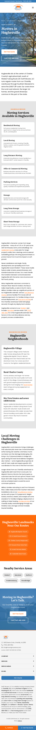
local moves (25, 694)
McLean (20, 704)
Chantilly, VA (7, 688)
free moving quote (17, 711)
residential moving (7, 250)
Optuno (20, 721)
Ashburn (13, 704)
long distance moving (25, 492)
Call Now (10, 728)
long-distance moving (8, 696)
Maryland (10, 310)
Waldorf (23, 308)
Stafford (29, 575)
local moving (28, 385)
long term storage (24, 299)
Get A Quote (18, 678)
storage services (24, 501)
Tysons (25, 704)
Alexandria (25, 703)
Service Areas (11, 21)
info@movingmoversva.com (12, 647)
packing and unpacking (24, 698)
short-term (7, 700)
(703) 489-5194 (8, 645)
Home (3, 21)
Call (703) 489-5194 (11, 58)
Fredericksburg (11, 581)
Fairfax (19, 703)
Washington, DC (6, 690)
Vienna (30, 704)
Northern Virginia (21, 688)
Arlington (4, 704)
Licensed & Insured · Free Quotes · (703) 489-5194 (18, 1)
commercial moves (10, 692)
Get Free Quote (9, 52)
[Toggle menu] (33, 7)
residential (29, 690)
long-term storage (20, 700)
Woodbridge (25, 581)
